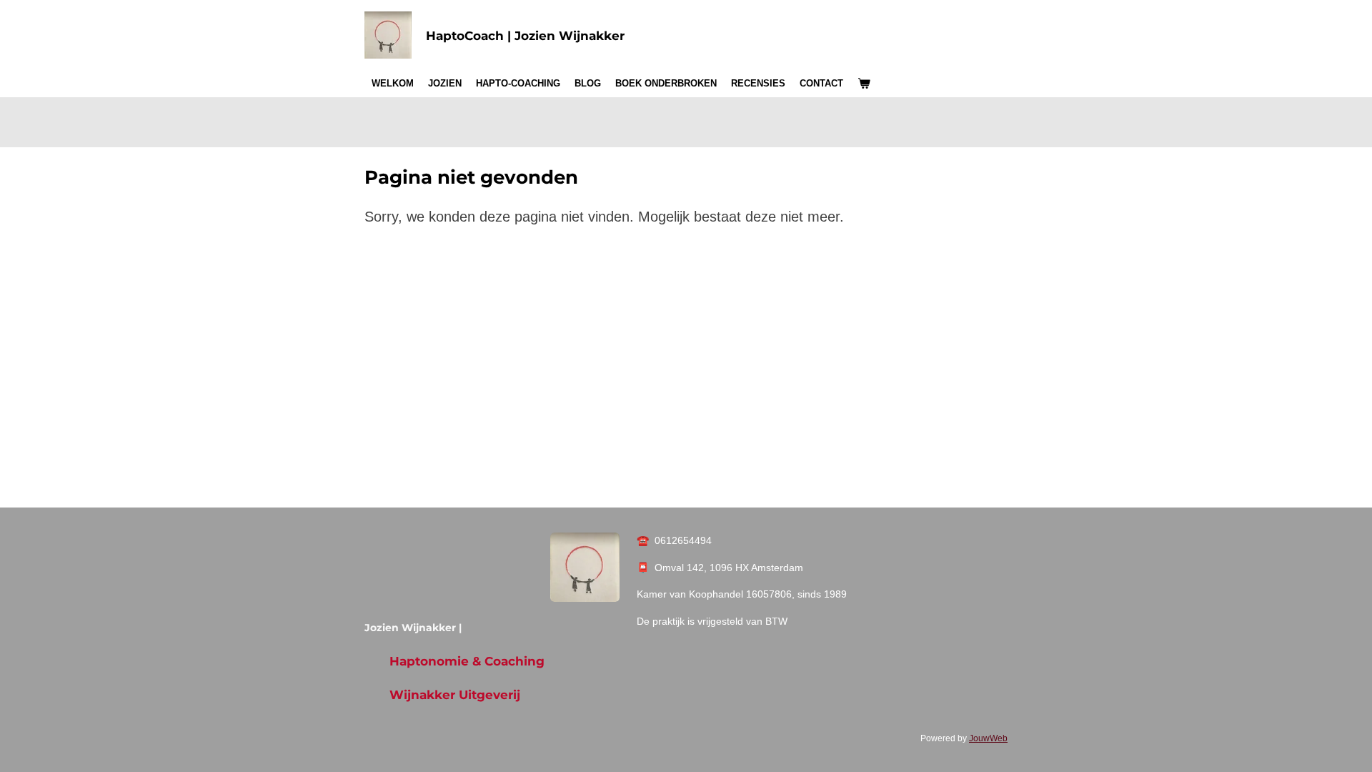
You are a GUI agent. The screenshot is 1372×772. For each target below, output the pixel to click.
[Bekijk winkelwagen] (864, 83)
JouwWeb (988, 738)
